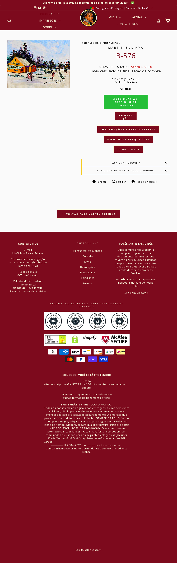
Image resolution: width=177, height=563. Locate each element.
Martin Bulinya (111, 42)
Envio (94, 71)
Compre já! (125, 117)
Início (84, 42)
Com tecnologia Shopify (88, 549)
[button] (121, 8)
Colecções (95, 42)
